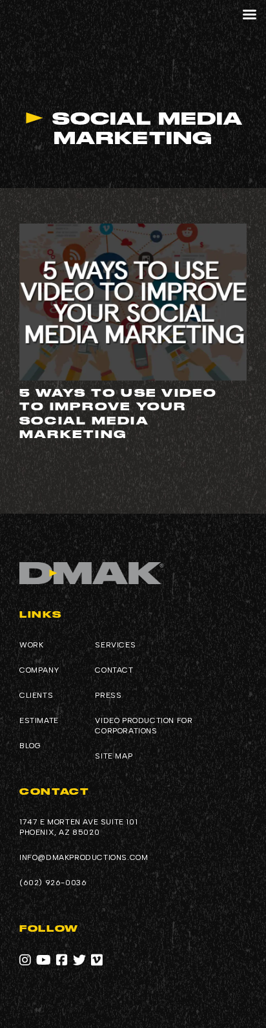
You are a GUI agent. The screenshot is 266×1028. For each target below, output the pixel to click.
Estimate (39, 720)
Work (31, 644)
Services (115, 644)
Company (39, 670)
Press (108, 695)
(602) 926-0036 (53, 882)
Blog (30, 745)
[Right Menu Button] (249, 15)
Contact (114, 670)
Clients (36, 695)
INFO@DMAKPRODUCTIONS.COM (83, 857)
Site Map (113, 756)
